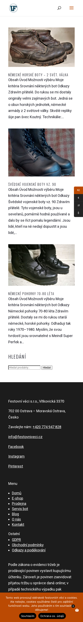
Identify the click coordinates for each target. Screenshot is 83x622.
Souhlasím (27, 616)
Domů (16, 493)
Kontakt (18, 524)
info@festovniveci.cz (25, 437)
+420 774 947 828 (47, 427)
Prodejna (19, 503)
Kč (77, 191)
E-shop (17, 498)
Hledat (47, 367)
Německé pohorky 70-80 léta (31, 293)
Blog (15, 514)
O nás (16, 519)
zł (77, 206)
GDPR (16, 539)
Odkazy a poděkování (29, 550)
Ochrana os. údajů (52, 616)
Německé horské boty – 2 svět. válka (38, 74)
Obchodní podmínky (28, 545)
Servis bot (20, 509)
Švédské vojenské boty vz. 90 (32, 184)
